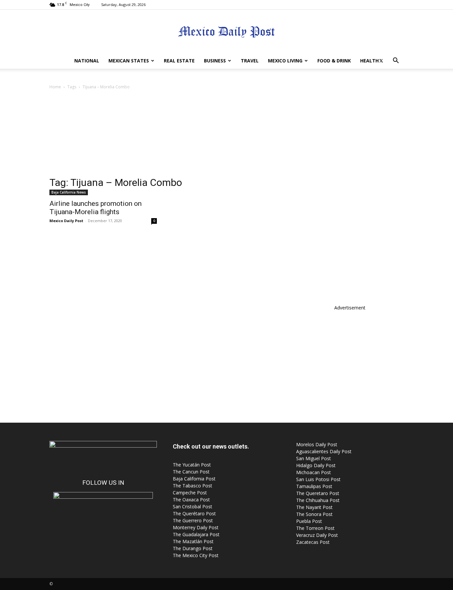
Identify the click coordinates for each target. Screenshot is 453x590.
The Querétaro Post (194, 513)
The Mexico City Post (196, 555)
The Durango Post (193, 548)
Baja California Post (194, 478)
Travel (250, 60)
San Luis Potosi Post (318, 479)
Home (55, 87)
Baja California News (68, 192)
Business (215, 60)
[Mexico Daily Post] (226, 31)
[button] (396, 61)
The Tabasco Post (192, 485)
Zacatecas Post (313, 542)
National (86, 60)
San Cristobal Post (192, 506)
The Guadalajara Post (196, 534)
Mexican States (128, 60)
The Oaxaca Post (191, 499)
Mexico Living (285, 60)
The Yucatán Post (192, 465)
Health (369, 60)
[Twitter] (381, 61)
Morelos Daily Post (316, 444)
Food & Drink (334, 60)
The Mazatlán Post (193, 541)
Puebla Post (309, 521)
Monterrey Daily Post (196, 527)
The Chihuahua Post (318, 500)
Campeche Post (190, 492)
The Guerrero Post (193, 520)
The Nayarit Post (314, 507)
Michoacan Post (313, 472)
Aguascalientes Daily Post (324, 451)
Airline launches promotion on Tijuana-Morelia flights (95, 208)
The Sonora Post (314, 514)
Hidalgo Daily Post (316, 465)
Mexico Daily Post (66, 220)
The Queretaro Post (317, 493)
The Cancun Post (191, 471)
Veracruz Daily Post (317, 535)
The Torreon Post (315, 528)
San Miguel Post (313, 458)
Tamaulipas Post (314, 486)
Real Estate (179, 60)
